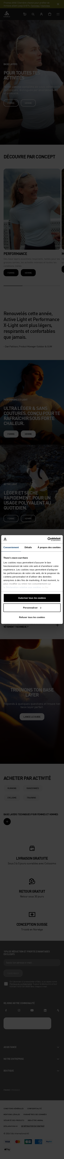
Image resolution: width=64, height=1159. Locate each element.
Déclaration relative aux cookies (23, 587)
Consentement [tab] (11, 547)
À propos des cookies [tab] (49, 547)
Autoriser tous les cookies (32, 598)
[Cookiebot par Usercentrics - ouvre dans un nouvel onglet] (48, 539)
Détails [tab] (28, 547)
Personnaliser (30, 607)
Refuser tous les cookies (32, 617)
